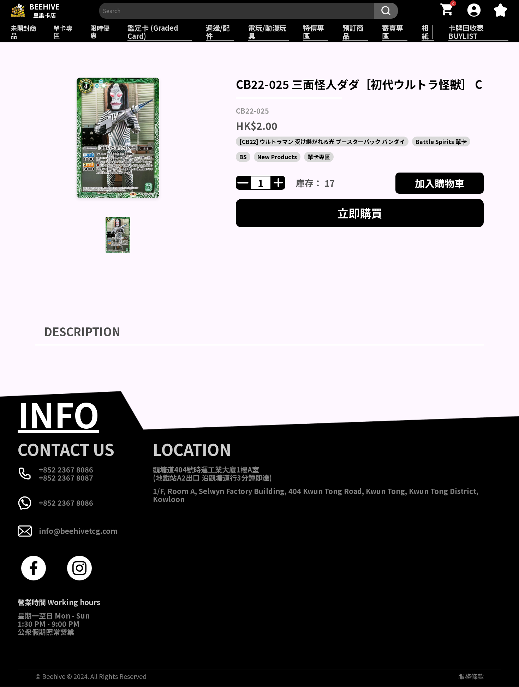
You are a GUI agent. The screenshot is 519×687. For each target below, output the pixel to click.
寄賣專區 (392, 32)
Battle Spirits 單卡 (441, 141)
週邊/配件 (218, 32)
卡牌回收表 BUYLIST (466, 32)
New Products (277, 156)
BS (243, 156)
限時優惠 (99, 31)
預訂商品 (353, 32)
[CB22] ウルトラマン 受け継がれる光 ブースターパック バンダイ (322, 141)
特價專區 (313, 32)
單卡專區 (62, 31)
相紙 (425, 32)
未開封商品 (23, 31)
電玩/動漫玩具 (267, 32)
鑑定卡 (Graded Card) (152, 32)
